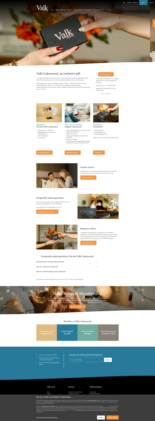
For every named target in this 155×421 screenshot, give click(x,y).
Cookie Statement (70, 410)
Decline (101, 417)
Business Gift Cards (98, 10)
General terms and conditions (75, 392)
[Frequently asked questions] (98, 206)
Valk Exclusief (93, 392)
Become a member (77, 306)
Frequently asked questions (46, 211)
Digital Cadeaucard (60, 10)
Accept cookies (112, 417)
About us (135, 2)
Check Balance (88, 10)
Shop (52, 10)
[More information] (57, 175)
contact (58, 207)
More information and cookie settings (46, 417)
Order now (98, 152)
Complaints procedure (73, 393)
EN (124, 2)
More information (106, 93)
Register (151, 2)
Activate (69, 10)
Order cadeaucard (43, 152)
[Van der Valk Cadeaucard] (42, 8)
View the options (105, 74)
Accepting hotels (77, 10)
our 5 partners (106, 406)
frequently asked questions (62, 279)
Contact (129, 2)
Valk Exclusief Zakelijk (95, 393)
